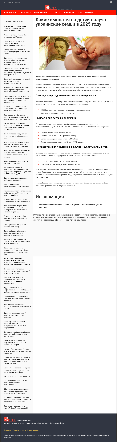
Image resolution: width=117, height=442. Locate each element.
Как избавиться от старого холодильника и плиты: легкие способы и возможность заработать (16, 126)
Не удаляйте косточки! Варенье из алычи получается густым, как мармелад (17, 351)
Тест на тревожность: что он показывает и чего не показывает (15, 382)
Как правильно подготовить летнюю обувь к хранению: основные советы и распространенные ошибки (15, 61)
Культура (89, 12)
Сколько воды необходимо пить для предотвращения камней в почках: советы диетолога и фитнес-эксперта (17, 360)
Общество (24, 12)
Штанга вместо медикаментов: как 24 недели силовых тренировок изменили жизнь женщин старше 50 (16, 208)
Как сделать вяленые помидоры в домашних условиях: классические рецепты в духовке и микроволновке (17, 71)
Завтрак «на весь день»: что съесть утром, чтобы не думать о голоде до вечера (17, 241)
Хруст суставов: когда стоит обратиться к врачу (15, 225)
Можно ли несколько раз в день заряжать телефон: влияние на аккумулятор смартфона (17, 370)
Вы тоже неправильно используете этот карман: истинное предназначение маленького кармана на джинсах (17, 261)
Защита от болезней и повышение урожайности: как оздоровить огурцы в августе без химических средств (17, 170)
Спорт (55, 12)
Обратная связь (33, 430)
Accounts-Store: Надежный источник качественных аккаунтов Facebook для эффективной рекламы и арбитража (70, 218)
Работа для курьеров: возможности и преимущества (16, 185)
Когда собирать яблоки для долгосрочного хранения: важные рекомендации (15, 233)
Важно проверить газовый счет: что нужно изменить (17, 162)
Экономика (9, 12)
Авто (79, 12)
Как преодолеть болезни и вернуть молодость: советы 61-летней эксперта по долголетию (17, 117)
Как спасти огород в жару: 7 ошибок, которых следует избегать (15, 315)
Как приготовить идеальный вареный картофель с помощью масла (17, 51)
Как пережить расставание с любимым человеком (15, 179)
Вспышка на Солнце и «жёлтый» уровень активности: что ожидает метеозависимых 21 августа (17, 154)
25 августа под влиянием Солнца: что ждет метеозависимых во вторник (15, 43)
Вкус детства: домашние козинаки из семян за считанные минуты (17, 306)
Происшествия (40, 12)
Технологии (68, 12)
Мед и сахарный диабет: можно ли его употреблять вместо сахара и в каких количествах (16, 144)
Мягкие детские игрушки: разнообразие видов (53, 215)
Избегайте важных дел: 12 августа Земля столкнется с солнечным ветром (15, 342)
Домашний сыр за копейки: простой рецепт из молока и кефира (15, 218)
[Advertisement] (74, 237)
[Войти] (111, 2)
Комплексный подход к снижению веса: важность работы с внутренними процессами (14, 280)
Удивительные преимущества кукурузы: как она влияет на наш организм (17, 298)
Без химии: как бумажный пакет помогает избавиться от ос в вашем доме (17, 334)
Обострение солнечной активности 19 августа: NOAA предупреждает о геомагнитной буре (16, 251)
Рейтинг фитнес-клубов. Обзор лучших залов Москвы (16, 36)
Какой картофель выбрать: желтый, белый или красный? (16, 407)
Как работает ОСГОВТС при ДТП (17, 376)
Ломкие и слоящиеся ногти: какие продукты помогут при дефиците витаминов (15, 108)
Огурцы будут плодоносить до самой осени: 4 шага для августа (17, 200)
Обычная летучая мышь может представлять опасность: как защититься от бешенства (16, 391)
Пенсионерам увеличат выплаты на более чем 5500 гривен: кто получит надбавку (17, 193)
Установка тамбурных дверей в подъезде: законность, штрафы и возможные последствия (17, 399)
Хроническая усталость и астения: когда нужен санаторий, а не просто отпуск (17, 271)
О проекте (7, 430)
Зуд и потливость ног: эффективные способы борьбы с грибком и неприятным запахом (17, 290)
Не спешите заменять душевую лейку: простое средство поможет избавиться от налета (16, 89)
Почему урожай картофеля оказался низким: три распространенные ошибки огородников (15, 324)
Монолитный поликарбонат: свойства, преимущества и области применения (15, 28)
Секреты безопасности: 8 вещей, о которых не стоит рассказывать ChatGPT (17, 81)
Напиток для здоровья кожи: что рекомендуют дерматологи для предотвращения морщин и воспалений (17, 99)
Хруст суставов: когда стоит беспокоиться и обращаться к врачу (16, 136)
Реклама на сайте (19, 430)
